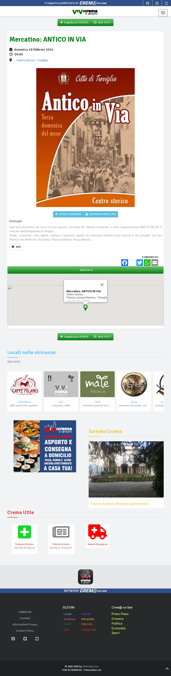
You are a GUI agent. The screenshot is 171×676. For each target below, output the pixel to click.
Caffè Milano (24, 402)
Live (66, 629)
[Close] (102, 285)
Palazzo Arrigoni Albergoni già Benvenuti (119, 504)
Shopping (69, 619)
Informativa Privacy (25, 624)
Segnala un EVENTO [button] (75, 22)
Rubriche (87, 624)
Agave (134, 402)
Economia (119, 628)
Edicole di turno (61, 544)
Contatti (25, 618)
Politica (117, 623)
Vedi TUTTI (104, 22)
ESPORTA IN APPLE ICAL (102, 214)
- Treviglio (32, 60)
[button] (159, 389)
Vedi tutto (13, 361)
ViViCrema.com (91, 666)
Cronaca (117, 619)
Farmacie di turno (24, 544)
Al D (61, 402)
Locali (68, 614)
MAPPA (84, 270)
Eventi (67, 624)
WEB (18, 246)
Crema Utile (88, 629)
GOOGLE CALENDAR (70, 214)
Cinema (86, 614)
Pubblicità (25, 612)
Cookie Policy (25, 630)
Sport (115, 633)
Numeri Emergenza (97, 544)
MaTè (97, 402)
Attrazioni (87, 619)
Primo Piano (120, 614)
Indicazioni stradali (79, 300)
